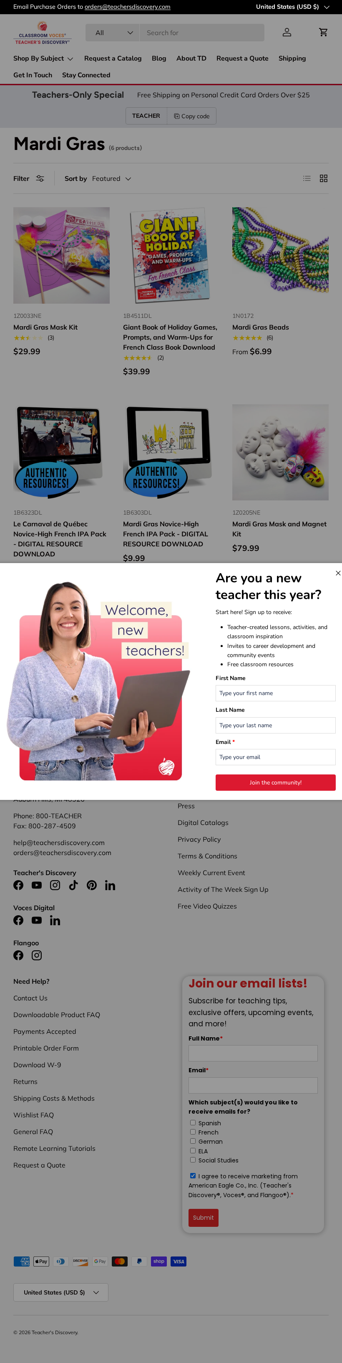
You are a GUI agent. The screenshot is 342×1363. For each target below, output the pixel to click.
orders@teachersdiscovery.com (128, 6)
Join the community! (276, 783)
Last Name (230, 710)
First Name (231, 678)
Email (225, 742)
